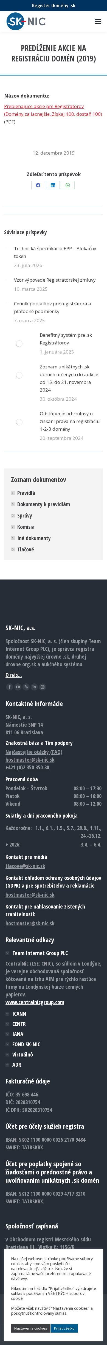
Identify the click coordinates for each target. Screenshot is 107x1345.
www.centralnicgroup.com (34, 1002)
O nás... (13, 674)
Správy (24, 515)
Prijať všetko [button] (64, 1328)
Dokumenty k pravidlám (43, 504)
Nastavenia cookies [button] (30, 1328)
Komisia (26, 526)
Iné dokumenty (34, 538)
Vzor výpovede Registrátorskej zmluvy (55, 280)
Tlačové (25, 549)
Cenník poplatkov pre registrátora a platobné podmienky (52, 307)
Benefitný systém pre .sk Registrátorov (66, 339)
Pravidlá (26, 493)
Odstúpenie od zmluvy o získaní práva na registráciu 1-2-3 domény (70, 421)
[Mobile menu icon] (98, 21)
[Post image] (6, 248)
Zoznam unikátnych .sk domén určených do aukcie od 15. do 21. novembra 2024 (69, 378)
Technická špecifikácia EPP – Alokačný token (55, 252)
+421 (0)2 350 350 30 (27, 767)
